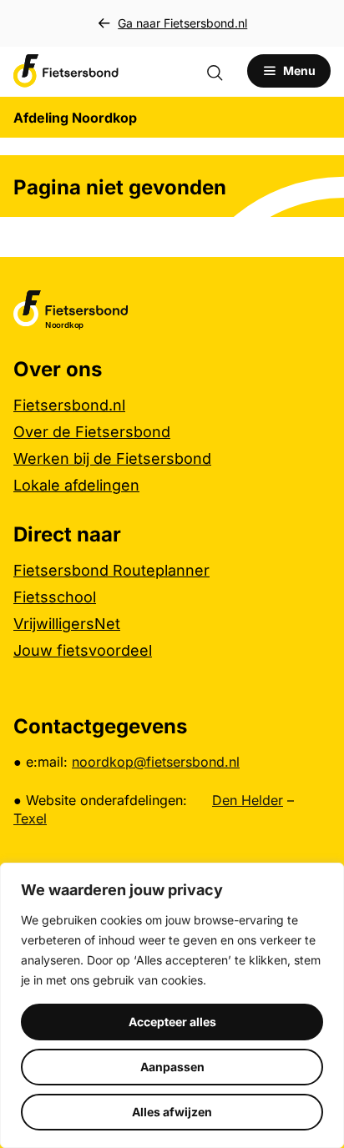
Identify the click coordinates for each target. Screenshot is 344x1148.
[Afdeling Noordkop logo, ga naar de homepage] (66, 71)
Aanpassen (172, 1067)
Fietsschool (54, 597)
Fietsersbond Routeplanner (111, 570)
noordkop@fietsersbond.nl (156, 761)
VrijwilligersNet (66, 623)
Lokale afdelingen (76, 485)
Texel (30, 818)
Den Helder (247, 800)
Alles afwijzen (172, 1112)
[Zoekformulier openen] (222, 70)
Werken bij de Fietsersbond (112, 458)
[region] (172, 1005)
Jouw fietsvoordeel (82, 650)
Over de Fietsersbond (91, 432)
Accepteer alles (172, 1022)
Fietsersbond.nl (69, 405)
